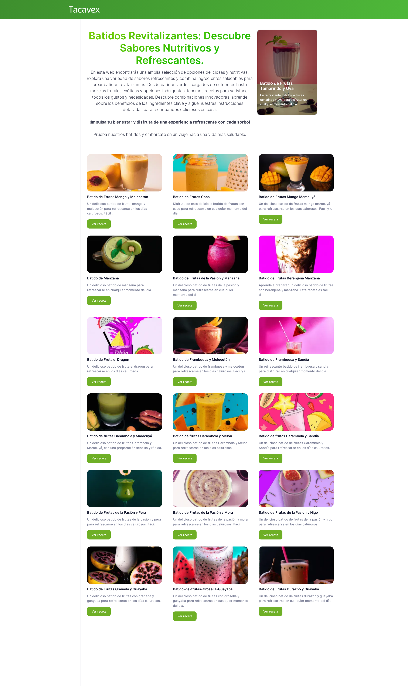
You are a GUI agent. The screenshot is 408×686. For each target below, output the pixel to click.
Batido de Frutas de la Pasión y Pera (116, 512)
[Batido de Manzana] (124, 254)
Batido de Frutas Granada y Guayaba (117, 589)
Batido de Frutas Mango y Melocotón (117, 197)
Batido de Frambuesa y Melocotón (201, 359)
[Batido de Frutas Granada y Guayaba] (124, 565)
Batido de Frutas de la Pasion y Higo (288, 512)
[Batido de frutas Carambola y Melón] (210, 412)
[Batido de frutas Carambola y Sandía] (296, 412)
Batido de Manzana (103, 278)
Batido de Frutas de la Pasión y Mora (203, 512)
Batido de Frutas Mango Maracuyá (287, 197)
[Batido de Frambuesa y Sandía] (296, 335)
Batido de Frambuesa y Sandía (284, 359)
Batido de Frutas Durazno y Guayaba (289, 589)
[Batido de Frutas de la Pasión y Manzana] (210, 254)
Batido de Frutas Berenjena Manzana (289, 278)
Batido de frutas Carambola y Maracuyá (119, 436)
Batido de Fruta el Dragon (108, 359)
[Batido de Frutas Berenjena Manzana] (296, 254)
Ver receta (99, 224)
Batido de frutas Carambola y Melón (202, 436)
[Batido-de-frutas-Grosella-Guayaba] (210, 565)
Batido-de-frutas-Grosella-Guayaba (202, 589)
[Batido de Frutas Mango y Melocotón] (124, 172)
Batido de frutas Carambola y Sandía (289, 436)
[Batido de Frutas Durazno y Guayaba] (296, 565)
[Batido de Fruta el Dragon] (124, 335)
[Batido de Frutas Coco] (210, 172)
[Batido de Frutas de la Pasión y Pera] (124, 488)
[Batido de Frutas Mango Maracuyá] (296, 172)
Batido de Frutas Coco (191, 197)
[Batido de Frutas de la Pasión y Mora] (210, 488)
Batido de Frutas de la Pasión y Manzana (206, 278)
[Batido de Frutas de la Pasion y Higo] (296, 488)
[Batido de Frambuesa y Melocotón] (210, 335)
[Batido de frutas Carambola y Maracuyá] (124, 412)
